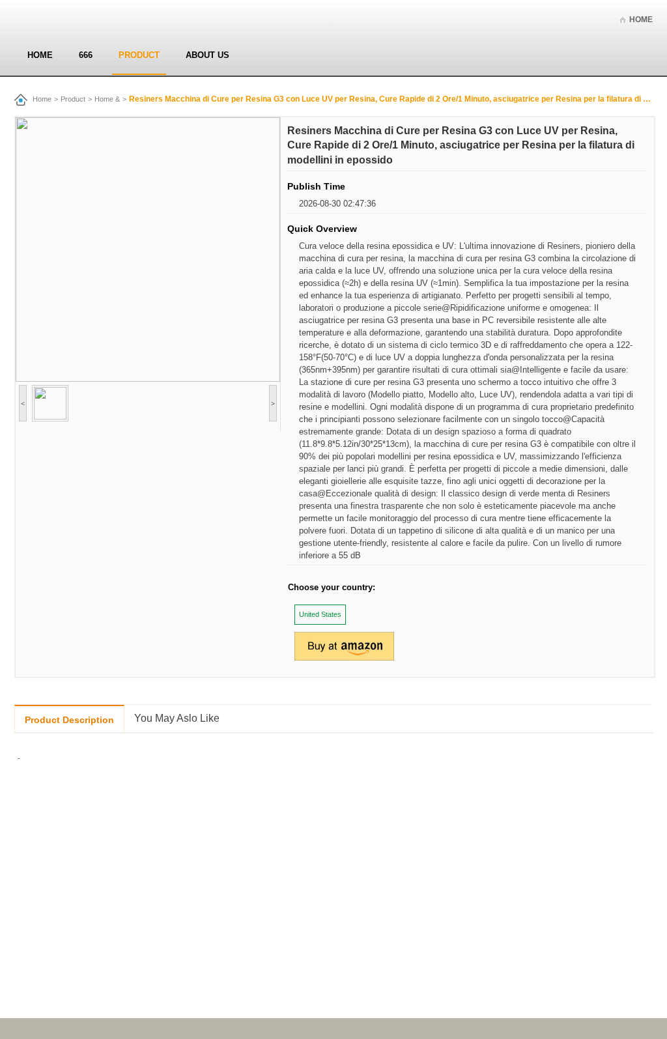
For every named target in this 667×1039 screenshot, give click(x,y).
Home (641, 19)
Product (139, 55)
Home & (107, 99)
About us (207, 55)
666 (85, 55)
